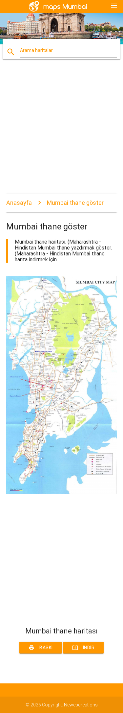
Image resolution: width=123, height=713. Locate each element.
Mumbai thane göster (75, 202)
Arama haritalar (36, 50)
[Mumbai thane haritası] (61, 492)
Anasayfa (19, 202)
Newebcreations (81, 704)
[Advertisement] (61, 132)
